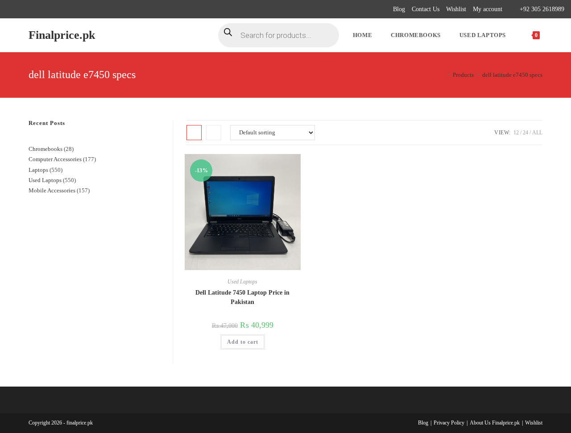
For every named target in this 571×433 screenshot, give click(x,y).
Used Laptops (242, 282)
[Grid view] (194, 132)
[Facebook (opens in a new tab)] (19, 9)
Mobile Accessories (52, 190)
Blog (399, 9)
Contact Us (425, 9)
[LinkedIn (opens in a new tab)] (50, 9)
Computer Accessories (55, 159)
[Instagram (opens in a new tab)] (40, 9)
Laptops (38, 170)
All (537, 132)
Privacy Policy (449, 423)
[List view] (213, 132)
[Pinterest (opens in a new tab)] (30, 9)
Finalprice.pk (62, 35)
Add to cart (242, 342)
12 (516, 132)
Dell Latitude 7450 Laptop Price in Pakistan (242, 297)
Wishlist (456, 9)
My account (487, 9)
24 (525, 132)
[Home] (442, 74)
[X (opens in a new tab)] (10, 9)
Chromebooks (45, 149)
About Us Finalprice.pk (495, 423)
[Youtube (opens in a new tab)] (60, 9)
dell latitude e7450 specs (512, 74)
